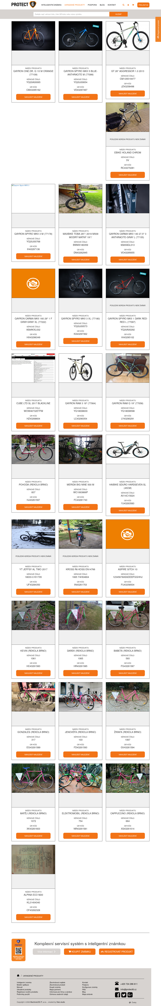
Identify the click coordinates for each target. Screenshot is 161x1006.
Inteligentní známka (51, 5)
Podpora (92, 5)
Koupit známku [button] (81, 951)
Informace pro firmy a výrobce (61, 992)
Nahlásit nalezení (33, 97)
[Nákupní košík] (133, 4)
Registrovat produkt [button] (118, 951)
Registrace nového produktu (27, 992)
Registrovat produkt (158, 27)
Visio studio (60, 1002)
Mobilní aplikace (23, 985)
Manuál (19, 987)
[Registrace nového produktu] (128, 4)
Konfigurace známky (89, 987)
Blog (102, 5)
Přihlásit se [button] (143, 5)
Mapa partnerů (55, 989)
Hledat (118, 14)
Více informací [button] (45, 951)
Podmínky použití (23, 994)
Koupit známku (55, 987)
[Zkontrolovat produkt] (123, 4)
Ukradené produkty (74, 5)
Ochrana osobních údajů (59, 994)
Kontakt (112, 5)
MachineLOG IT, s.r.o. (38, 1002)
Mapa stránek (87, 994)
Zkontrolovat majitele (57, 982)
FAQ (84, 989)
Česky (133, 1002)
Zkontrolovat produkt (57, 985)
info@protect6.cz (128, 989)
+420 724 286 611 (129, 983)
